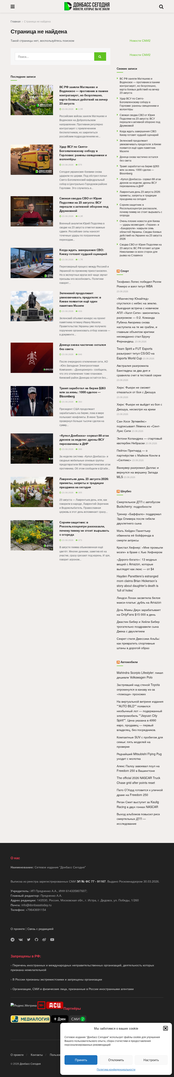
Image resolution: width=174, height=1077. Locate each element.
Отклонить (116, 1060)
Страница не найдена (37, 21)
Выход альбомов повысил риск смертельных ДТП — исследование (138, 819)
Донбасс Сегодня (30, 1063)
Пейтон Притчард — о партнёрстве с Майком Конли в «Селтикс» (138, 455)
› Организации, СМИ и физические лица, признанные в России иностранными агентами (72, 989)
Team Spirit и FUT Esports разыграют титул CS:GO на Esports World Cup (135, 353)
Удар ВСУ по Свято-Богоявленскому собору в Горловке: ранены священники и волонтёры (83, 152)
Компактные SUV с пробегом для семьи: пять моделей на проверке (140, 742)
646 (80, 354)
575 (80, 164)
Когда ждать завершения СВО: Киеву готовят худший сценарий (83, 252)
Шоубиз (126, 491)
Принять (81, 1060)
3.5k (80, 109)
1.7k (80, 259)
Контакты (37, 1055)
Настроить (151, 1060)
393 (80, 401)
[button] (165, 1028)
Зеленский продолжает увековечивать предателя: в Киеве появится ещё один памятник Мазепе (80, 299)
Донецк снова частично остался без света (82, 346)
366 (80, 449)
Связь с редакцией (40, 929)
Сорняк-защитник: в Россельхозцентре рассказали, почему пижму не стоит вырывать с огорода (84, 528)
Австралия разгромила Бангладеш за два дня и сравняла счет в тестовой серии (139, 370)
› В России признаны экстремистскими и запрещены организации (56, 979)
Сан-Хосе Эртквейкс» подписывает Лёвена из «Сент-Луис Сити (138, 426)
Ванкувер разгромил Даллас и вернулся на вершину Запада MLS (138, 472)
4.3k (80, 216)
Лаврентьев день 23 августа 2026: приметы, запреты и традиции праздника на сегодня (84, 483)
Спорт (125, 271)
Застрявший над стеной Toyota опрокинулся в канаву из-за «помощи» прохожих (138, 689)
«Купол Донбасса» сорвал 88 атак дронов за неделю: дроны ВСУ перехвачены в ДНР (84, 439)
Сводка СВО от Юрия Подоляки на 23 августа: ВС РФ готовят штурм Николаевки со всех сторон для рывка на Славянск (141, 250)
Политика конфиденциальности (116, 1069)
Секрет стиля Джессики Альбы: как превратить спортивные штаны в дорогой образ (138, 643)
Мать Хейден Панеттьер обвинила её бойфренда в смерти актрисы (135, 535)
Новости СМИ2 (140, 40)
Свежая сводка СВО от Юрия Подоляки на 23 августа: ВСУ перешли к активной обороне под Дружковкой (83, 204)
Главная (16, 21)
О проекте (18, 929)
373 (80, 540)
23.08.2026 (67, 109)
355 (80, 492)
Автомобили (129, 662)
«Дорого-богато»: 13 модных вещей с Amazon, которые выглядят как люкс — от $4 (137, 564)
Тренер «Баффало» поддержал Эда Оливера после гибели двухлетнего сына (139, 518)
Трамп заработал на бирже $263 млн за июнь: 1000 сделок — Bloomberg (82, 392)
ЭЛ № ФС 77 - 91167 (91, 881)
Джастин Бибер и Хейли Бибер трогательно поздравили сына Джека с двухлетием (138, 626)
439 (80, 311)
